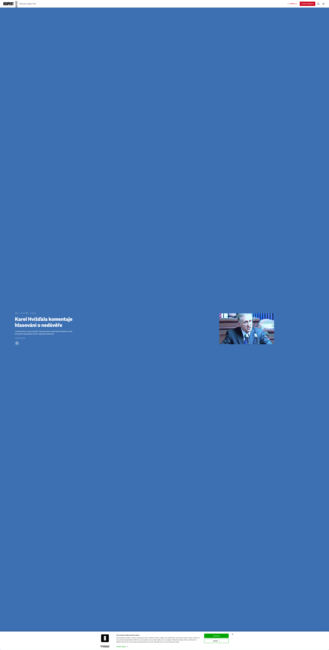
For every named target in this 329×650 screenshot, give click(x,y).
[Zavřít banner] (232, 634)
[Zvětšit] (246, 328)
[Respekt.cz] (8, 3)
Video (17, 313)
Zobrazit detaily (121, 646)
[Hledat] (318, 4)
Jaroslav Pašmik (20, 338)
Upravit (215, 641)
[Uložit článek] (17, 343)
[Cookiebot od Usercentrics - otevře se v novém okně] (105, 646)
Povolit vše (216, 636)
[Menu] (323, 4)
